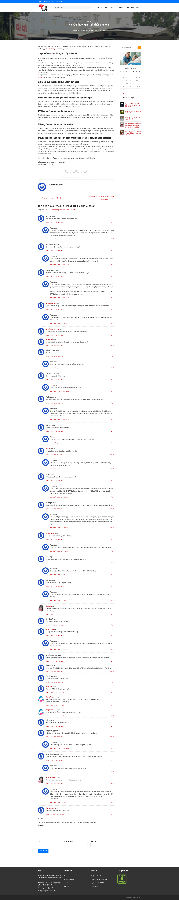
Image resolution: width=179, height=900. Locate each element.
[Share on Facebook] (66, 171)
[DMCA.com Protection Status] (122, 879)
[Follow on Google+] (138, 1)
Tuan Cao (49, 606)
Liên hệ (138, 7)
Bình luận (41, 825)
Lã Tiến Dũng (50, 533)
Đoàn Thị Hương (51, 778)
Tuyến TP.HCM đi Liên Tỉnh (99, 879)
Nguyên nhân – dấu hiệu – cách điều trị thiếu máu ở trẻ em (133, 133)
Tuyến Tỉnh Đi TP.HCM (97, 883)
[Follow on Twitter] (136, 1)
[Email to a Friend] (74, 171)
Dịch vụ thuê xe (69, 879)
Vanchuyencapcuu (100, 31)
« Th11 (122, 93)
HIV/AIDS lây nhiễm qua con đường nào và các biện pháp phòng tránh (133, 125)
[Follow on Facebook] (133, 1)
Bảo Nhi (48, 449)
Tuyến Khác (94, 886)
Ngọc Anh (49, 686)
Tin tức (89, 21)
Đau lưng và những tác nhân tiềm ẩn (132, 118)
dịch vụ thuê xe (109, 7)
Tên (39, 841)
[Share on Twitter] (70, 171)
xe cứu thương (87, 177)
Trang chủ (98, 7)
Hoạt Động (131, 7)
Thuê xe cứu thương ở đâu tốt (51, 198)
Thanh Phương (50, 697)
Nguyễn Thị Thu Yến (52, 329)
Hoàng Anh (49, 340)
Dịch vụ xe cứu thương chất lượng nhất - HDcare (60, 210)
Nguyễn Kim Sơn (51, 710)
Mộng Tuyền (50, 629)
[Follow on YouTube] (140, 1)
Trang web (93, 841)
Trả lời (112, 222)
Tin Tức (121, 7)
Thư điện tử (68, 841)
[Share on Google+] (81, 171)
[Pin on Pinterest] (77, 171)
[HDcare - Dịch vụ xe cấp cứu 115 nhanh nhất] (44, 7)
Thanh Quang (50, 808)
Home (66, 876)
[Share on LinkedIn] (85, 171)
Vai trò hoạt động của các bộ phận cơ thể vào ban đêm (132, 105)
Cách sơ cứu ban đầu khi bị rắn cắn (133, 112)
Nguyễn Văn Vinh (51, 303)
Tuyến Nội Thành (96, 876)
